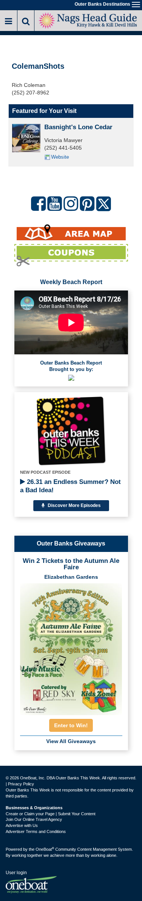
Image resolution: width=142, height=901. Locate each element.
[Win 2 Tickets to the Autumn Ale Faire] (71, 647)
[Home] (88, 20)
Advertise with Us (22, 825)
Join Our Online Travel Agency (34, 819)
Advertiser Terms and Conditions (36, 831)
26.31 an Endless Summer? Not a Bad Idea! (70, 486)
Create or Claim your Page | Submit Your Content (50, 813)
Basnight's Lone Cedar (78, 127)
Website (60, 157)
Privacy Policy (21, 784)
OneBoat (45, 849)
